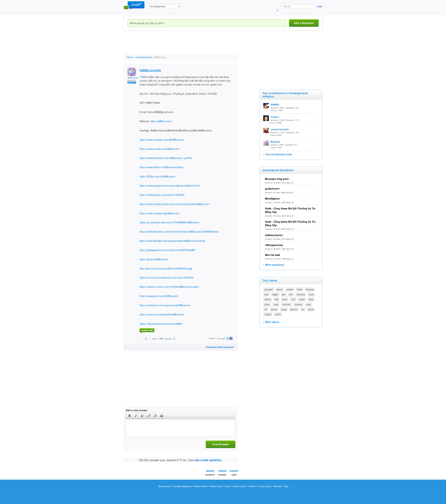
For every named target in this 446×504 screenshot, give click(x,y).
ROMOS (275, 104)
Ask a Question (304, 23)
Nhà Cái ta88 (272, 255)
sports (310, 309)
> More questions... (274, 264)
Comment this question (220, 347)
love (291, 294)
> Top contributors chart (277, 154)
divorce (274, 309)
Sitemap (277, 486)
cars (293, 299)
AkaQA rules (216, 486)
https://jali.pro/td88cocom (154, 259)
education (286, 304)
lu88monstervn (274, 235)
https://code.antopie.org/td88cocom (159, 213)
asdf (266, 294)
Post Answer (220, 444)
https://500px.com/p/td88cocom (157, 176)
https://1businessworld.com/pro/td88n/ (161, 323)
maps (276, 304)
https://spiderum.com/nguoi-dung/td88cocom (165, 305)
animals (290, 289)
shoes (267, 304)
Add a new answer (136, 410)
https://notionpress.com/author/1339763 (162, 195)
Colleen (275, 117)
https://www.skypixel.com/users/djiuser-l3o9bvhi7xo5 (170, 185)
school (277, 314)
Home (129, 57)
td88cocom (133, 77)
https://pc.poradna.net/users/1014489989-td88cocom (169, 222)
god (283, 294)
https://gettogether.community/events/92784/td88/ (167, 250)
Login (319, 6)
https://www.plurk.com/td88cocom (159, 296)
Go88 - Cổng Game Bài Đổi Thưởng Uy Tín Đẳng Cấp (290, 210)
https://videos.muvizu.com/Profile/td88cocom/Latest (169, 286)
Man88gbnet (272, 198)
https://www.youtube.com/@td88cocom (162, 139)
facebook (310, 289)
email (308, 304)
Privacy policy (264, 486)
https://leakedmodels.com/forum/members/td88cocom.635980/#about (179, 231)
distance (294, 309)
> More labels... (272, 322)
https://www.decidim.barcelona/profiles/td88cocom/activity (172, 241)
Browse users (164, 486)
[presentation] (129, 416)
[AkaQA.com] (134, 5)
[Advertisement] (187, 45)
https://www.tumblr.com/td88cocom (160, 149)
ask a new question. (208, 460)
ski (265, 309)
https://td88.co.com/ (161, 121)
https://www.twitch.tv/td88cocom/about (161, 167)
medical (267, 314)
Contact (251, 486)
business (298, 304)
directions (301, 294)
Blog (286, 486)
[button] (129, 416)
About (227, 486)
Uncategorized (144, 57)
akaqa (283, 309)
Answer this (147, 330)
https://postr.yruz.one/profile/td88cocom (162, 314)
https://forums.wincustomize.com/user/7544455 (167, 277)
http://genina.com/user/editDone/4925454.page (166, 268)
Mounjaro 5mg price (277, 179)
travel (311, 294)
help (276, 299)
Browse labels (200, 486)
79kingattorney (274, 245)
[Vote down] (149, 338)
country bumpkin (280, 129)
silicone (267, 299)
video (311, 299)
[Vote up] (142, 338)
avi (303, 309)
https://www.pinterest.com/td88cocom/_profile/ (166, 158)
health (299, 289)
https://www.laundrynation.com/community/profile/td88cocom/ (175, 204)
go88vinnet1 (272, 188)
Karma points (239, 486)
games (280, 289)
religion (275, 294)
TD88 (143, 77)
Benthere (275, 141)
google (302, 299)
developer (268, 289)
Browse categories (182, 486)
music (284, 299)
